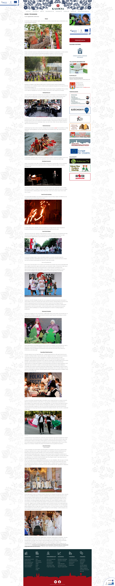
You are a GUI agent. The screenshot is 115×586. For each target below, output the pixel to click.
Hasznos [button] (73, 11)
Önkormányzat (38, 562)
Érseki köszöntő (28, 560)
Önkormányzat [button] (49, 11)
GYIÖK (55, 127)
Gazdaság (38, 568)
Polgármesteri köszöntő (29, 559)
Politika (37, 569)
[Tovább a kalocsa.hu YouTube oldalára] (59, 583)
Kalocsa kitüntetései (28, 565)
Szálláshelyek (71, 565)
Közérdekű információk (84, 569)
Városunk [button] (35, 11)
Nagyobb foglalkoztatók (62, 566)
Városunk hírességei (28, 563)
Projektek (81, 563)
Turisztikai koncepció (73, 559)
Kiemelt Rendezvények (73, 560)
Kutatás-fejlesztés (61, 563)
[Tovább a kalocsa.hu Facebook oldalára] (55, 583)
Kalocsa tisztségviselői (51, 559)
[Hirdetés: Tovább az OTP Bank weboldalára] (79, 25)
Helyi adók (82, 562)
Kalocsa (58, 6)
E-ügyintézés (82, 559)
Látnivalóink (71, 563)
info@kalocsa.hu (86, 87)
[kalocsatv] (79, 161)
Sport (37, 566)
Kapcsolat (82, 571)
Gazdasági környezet (62, 565)
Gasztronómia (71, 562)
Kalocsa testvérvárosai (29, 562)
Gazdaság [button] (58, 11)
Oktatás (37, 563)
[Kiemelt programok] (43, 48)
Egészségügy (38, 560)
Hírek (41, 11)
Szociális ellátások (83, 565)
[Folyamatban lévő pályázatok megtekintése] (9, 5)
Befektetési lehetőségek (62, 559)
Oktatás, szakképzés (84, 568)
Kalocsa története (28, 566)
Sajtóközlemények (83, 566)
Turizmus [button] (65, 11)
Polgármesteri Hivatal (51, 566)
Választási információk (83, 11)
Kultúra (37, 565)
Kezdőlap (28, 11)
